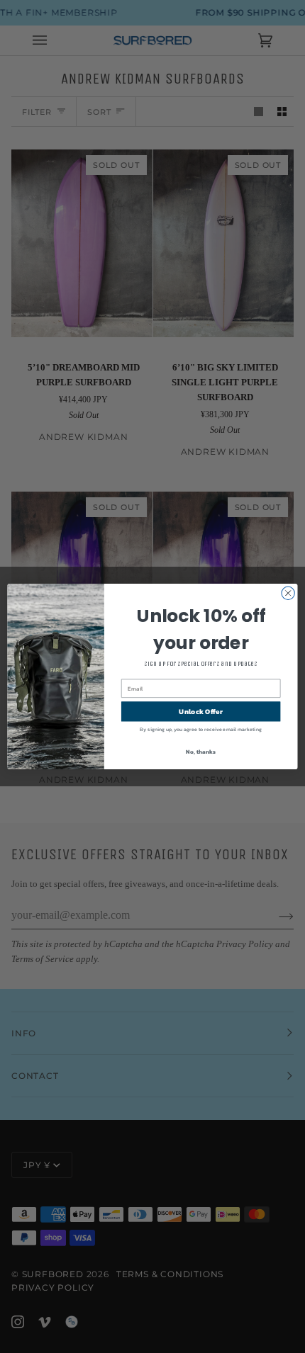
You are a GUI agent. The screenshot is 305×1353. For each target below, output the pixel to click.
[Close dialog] (288, 593)
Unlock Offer (200, 711)
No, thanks (200, 751)
